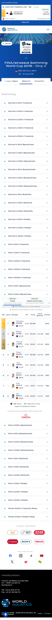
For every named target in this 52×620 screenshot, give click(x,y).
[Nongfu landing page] (39, 532)
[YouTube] (41, 556)
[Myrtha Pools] (26, 532)
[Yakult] (39, 541)
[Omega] (13, 541)
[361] (13, 532)
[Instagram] (21, 556)
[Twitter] (12, 562)
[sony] (26, 541)
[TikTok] (31, 556)
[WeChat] (40, 562)
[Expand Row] (37, 323)
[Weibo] (26, 562)
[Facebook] (10, 556)
